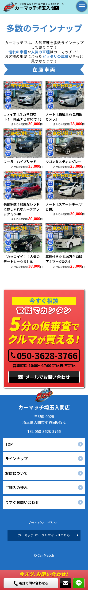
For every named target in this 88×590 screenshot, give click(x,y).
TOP (9, 444)
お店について (16, 473)
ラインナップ (16, 458)
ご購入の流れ (16, 487)
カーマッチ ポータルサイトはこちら (44, 535)
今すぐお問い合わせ (22, 502)
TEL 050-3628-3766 (44, 431)
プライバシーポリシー (44, 522)
